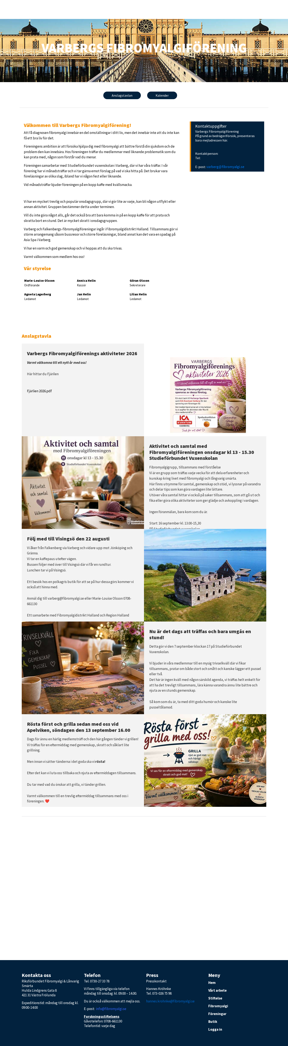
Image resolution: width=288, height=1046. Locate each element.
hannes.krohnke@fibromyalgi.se (170, 1001)
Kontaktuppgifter (210, 126)
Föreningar (217, 1013)
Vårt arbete (217, 990)
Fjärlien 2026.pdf (39, 391)
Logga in (215, 1029)
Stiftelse (215, 998)
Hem (212, 982)
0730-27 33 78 (99, 981)
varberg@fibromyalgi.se (225, 166)
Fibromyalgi (218, 1006)
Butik (212, 1021)
